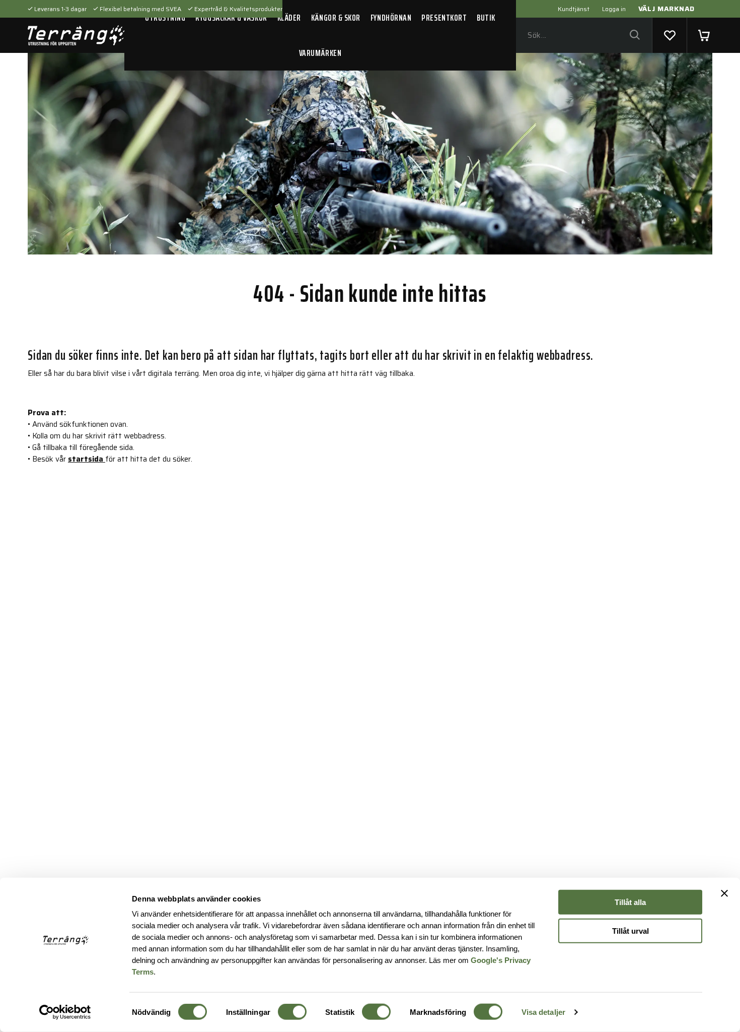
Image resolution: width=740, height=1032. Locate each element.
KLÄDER (289, 18)
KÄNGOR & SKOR (335, 18)
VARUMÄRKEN (320, 53)
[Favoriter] (669, 35)
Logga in (614, 9)
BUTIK (486, 18)
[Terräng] (76, 35)
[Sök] (634, 35)
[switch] (292, 1012)
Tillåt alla (630, 902)
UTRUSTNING (165, 18)
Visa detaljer (543, 1012)
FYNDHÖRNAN (391, 18)
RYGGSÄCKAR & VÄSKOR (231, 18)
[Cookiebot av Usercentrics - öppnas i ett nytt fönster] (65, 1012)
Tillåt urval (630, 930)
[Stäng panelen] (724, 893)
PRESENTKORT (444, 18)
